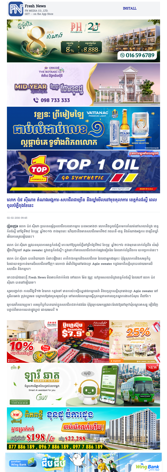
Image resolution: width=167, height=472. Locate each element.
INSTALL (129, 8)
